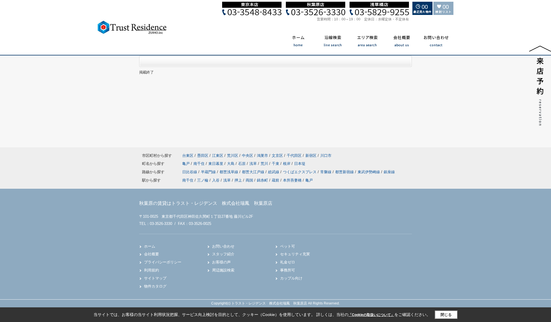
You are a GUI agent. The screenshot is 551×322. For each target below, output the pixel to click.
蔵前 (275, 180)
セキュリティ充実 (295, 254)
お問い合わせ (223, 246)
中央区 (247, 155)
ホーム (149, 246)
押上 (238, 180)
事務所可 (287, 270)
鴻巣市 (262, 155)
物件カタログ (155, 286)
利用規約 (151, 270)
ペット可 (287, 246)
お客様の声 (221, 262)
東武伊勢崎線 (369, 172)
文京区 (277, 155)
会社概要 (151, 254)
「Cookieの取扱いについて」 (371, 315)
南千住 (199, 163)
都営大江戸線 (253, 172)
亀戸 (186, 163)
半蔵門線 (209, 172)
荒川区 (232, 155)
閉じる (446, 315)
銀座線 (389, 172)
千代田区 (294, 155)
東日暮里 (216, 163)
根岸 (287, 163)
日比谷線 (190, 172)
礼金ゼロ (287, 262)
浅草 (253, 163)
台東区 (187, 155)
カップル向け (291, 278)
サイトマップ (155, 278)
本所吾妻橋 (292, 180)
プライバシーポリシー (162, 262)
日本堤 (299, 163)
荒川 (265, 163)
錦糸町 (262, 180)
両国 (249, 180)
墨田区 (202, 155)
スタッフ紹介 (223, 254)
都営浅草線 (229, 172)
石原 (242, 163)
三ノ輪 (202, 180)
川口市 (325, 155)
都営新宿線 (345, 172)
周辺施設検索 (223, 270)
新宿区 (311, 155)
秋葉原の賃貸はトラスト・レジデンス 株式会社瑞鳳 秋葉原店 (205, 203)
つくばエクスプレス (300, 172)
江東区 (217, 155)
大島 (231, 163)
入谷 (216, 180)
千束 (276, 163)
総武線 (274, 172)
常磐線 (326, 172)
